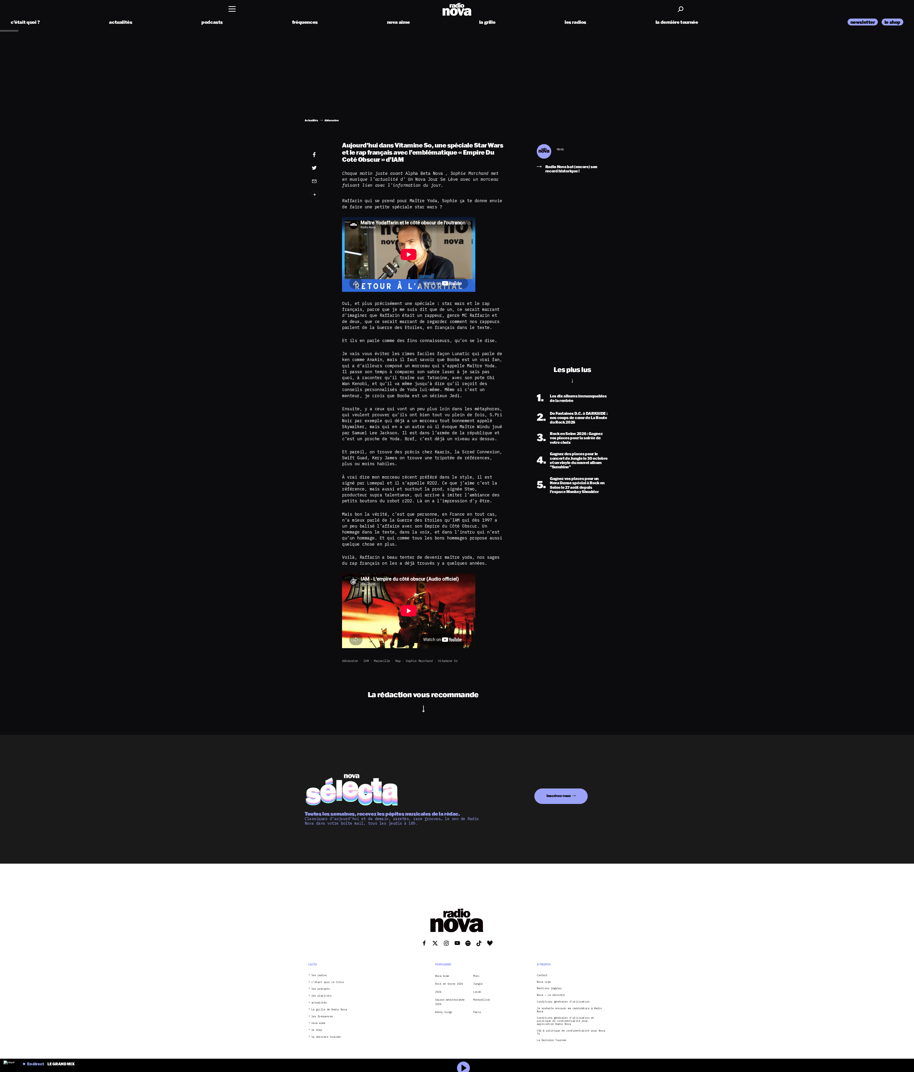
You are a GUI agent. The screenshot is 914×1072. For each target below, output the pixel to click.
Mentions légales (549, 988)
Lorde (477, 992)
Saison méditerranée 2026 (450, 1002)
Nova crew (544, 982)
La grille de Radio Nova (329, 1009)
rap (398, 661)
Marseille (382, 661)
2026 (438, 992)
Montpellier (481, 999)
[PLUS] (321, 195)
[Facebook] (321, 155)
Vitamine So (448, 661)
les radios (575, 22)
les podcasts (320, 989)
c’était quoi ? (25, 22)
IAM (366, 661)
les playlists (321, 996)
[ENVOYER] (321, 181)
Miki (476, 976)
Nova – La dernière (551, 995)
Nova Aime (442, 976)
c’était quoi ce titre (327, 982)
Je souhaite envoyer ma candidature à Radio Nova (569, 1010)
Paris (477, 1012)
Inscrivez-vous (558, 796)
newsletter (862, 22)
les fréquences (322, 1016)
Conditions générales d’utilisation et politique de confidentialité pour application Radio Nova (565, 1021)
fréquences (305, 22)
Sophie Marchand (419, 661)
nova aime (398, 22)
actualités (120, 22)
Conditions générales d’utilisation (563, 1001)
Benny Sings (443, 1012)
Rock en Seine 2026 (449, 984)
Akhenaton (350, 661)
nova (560, 149)
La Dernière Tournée (551, 1040)
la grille (487, 22)
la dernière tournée (677, 22)
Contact (542, 975)
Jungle (477, 984)
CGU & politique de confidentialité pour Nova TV (571, 1032)
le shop (892, 22)
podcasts (212, 22)
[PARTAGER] (321, 168)
